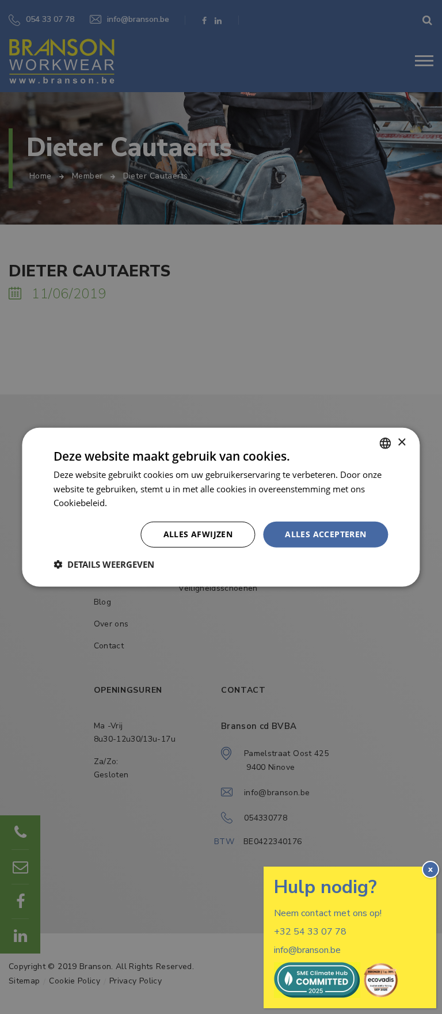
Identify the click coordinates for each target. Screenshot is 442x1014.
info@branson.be (307, 950)
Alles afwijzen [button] (198, 534)
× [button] (401, 442)
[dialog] (221, 507)
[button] (104, 564)
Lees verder (132, 502)
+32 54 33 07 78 (310, 931)
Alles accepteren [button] (325, 534)
